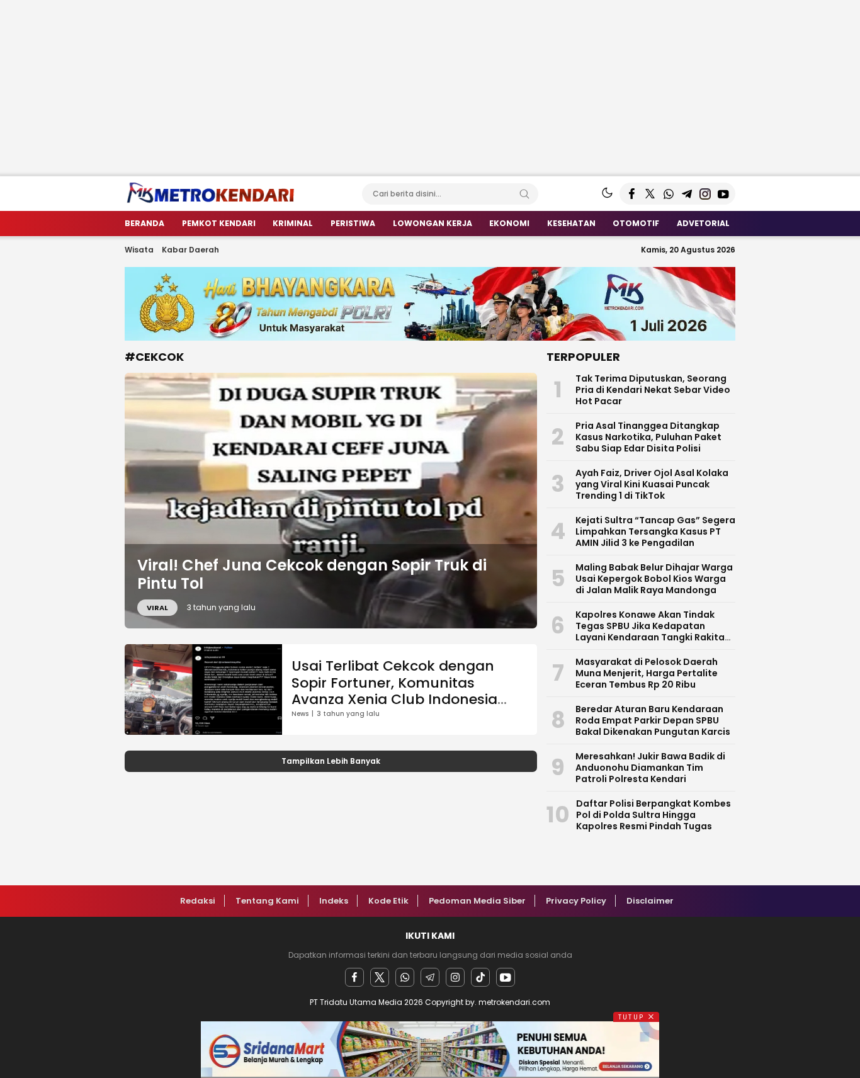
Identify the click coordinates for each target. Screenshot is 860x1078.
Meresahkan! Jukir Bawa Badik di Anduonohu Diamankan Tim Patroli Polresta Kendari (650, 767)
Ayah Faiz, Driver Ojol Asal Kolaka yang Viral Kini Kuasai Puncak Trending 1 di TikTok (651, 484)
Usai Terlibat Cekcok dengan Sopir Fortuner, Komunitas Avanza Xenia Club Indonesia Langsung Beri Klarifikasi (394, 690)
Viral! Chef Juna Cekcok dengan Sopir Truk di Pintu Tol (312, 574)
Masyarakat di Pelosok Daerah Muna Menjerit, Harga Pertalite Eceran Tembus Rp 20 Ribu (646, 673)
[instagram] (455, 977)
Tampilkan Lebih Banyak (330, 761)
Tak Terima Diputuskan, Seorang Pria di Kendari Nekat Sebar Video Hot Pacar (652, 389)
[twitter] (379, 977)
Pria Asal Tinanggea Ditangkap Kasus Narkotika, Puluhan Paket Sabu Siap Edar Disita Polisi (648, 437)
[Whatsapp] (404, 977)
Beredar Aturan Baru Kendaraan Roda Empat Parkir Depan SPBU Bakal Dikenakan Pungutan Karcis (652, 720)
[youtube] (505, 977)
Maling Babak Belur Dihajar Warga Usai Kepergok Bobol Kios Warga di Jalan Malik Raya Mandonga (654, 578)
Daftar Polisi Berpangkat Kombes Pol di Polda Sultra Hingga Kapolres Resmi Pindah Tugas (653, 814)
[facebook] (354, 977)
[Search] (524, 194)
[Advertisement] (377, 88)
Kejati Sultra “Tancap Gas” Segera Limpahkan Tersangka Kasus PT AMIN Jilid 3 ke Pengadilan (655, 531)
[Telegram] (430, 977)
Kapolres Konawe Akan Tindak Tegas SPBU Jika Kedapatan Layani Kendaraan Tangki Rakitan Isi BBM (652, 631)
